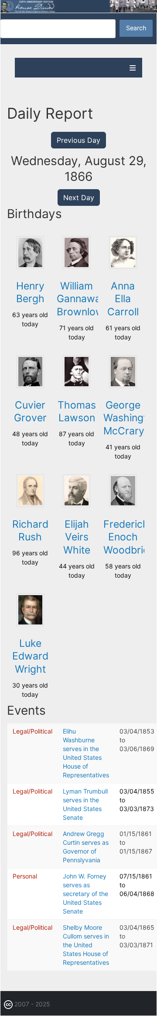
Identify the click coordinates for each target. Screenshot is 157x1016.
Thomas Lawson (77, 411)
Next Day (78, 197)
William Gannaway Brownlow (81, 299)
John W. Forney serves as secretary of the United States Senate (85, 893)
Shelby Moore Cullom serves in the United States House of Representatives (86, 945)
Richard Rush (30, 530)
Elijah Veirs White (76, 537)
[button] (30, 266)
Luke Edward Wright (30, 656)
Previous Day (78, 140)
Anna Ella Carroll (123, 299)
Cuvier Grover (30, 411)
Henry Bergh (30, 292)
